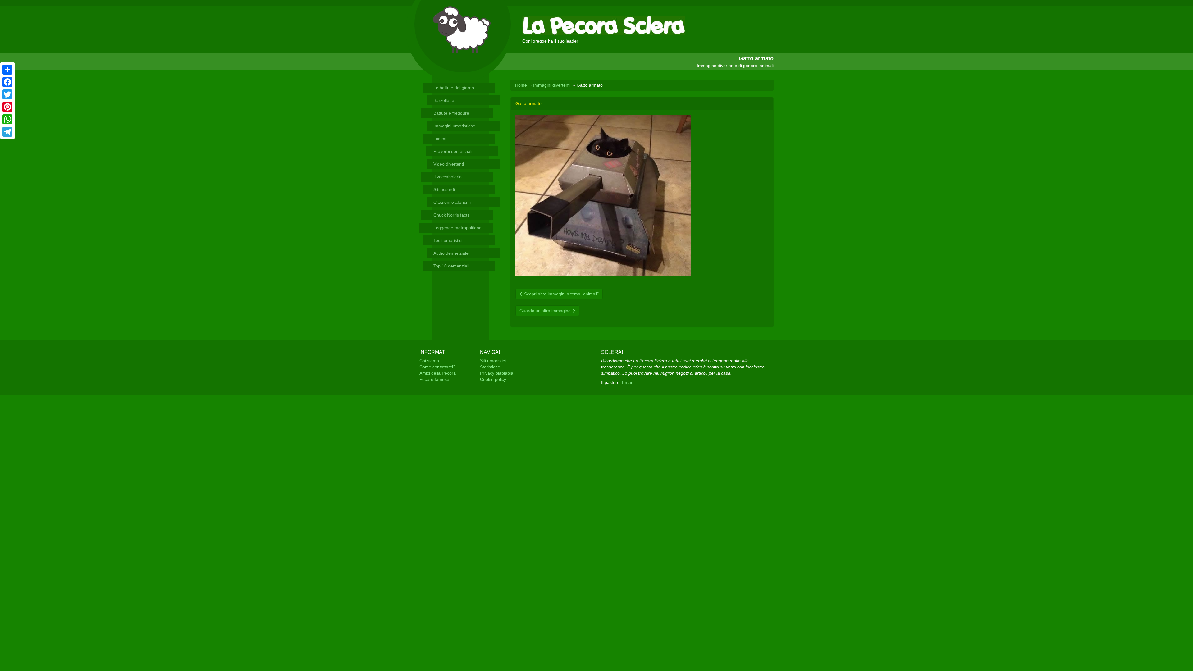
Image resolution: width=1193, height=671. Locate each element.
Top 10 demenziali (451, 265)
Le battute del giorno (453, 87)
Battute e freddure (451, 113)
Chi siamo (429, 360)
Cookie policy (493, 379)
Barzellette (443, 100)
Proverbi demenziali (452, 151)
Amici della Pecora (437, 373)
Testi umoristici (447, 240)
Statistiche (490, 366)
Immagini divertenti (551, 85)
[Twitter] (7, 94)
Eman (627, 382)
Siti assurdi (444, 189)
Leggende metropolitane (457, 227)
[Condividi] (7, 69)
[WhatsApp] (7, 119)
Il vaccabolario (447, 176)
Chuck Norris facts (451, 214)
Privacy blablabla (496, 373)
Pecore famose (434, 379)
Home (521, 85)
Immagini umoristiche (454, 125)
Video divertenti (448, 164)
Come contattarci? (437, 366)
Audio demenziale (451, 253)
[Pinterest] (7, 107)
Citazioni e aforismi (452, 202)
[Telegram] (7, 132)
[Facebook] (7, 82)
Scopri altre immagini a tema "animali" (561, 293)
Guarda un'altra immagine (545, 310)
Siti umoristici (493, 360)
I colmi (439, 138)
